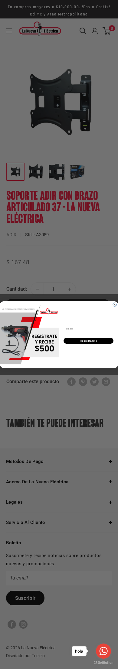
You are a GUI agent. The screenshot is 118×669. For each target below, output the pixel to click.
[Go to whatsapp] (103, 651)
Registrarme (88, 340)
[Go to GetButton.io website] (103, 663)
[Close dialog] (114, 304)
